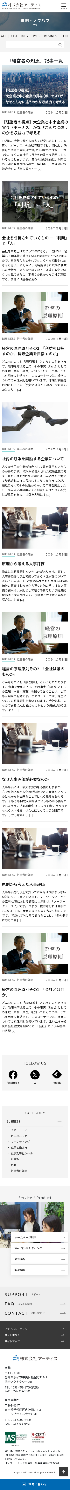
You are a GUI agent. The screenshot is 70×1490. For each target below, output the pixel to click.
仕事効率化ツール (22, 1153)
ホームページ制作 (25, 1237)
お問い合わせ (37, 1484)
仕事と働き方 (19, 1147)
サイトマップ (12, 1341)
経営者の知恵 (19, 1171)
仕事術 (15, 1159)
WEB (36, 36)
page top (63, 1471)
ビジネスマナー (20, 1136)
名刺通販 (20, 1259)
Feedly (57, 1083)
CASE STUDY (20, 36)
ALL (3, 36)
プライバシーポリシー (17, 1329)
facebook (13, 1083)
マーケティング (20, 1142)
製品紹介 (20, 1270)
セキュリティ (19, 1130)
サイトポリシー (13, 1335)
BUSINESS (51, 36)
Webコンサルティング (28, 1248)
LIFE (66, 36)
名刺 (13, 1165)
